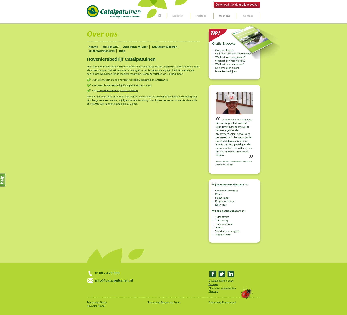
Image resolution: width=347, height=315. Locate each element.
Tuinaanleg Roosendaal (222, 302)
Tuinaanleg (221, 220)
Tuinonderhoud (224, 223)
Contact (248, 15)
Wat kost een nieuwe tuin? (230, 60)
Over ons (224, 15)
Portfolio (201, 15)
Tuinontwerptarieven (102, 50)
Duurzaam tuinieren (164, 46)
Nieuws (93, 46)
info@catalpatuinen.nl (113, 280)
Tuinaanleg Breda (97, 302)
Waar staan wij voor (135, 46)
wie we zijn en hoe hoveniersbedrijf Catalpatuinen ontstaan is (133, 79)
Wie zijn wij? (110, 46)
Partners (213, 284)
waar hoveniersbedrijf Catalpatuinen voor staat (124, 85)
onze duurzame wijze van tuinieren (117, 90)
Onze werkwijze (224, 50)
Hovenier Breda (96, 305)
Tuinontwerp (222, 216)
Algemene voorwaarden (222, 287)
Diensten (177, 15)
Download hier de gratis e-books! (237, 4)
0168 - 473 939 (106, 273)
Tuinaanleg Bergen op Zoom (164, 302)
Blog (122, 50)
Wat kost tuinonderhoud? (229, 64)
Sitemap (213, 291)
